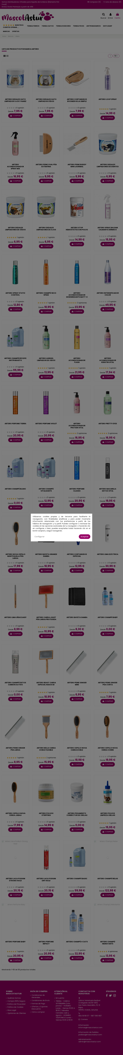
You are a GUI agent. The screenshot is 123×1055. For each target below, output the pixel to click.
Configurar (39, 536)
